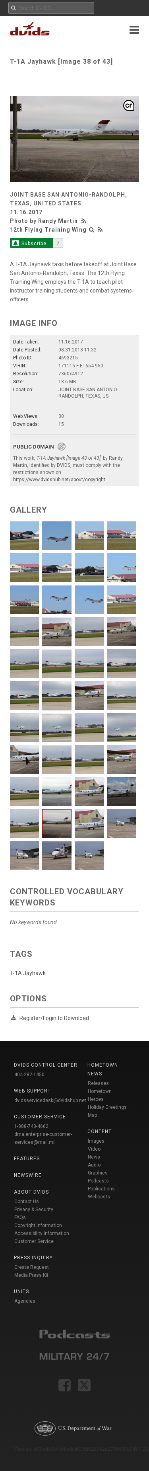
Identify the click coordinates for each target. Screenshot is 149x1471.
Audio (94, 1165)
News (94, 1157)
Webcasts (99, 1197)
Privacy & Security (33, 1209)
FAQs (20, 1217)
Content (99, 1131)
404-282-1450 (29, 1074)
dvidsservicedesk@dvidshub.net (50, 1100)
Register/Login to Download (54, 1018)
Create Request (31, 1267)
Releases (98, 1083)
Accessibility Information (41, 1233)
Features (27, 1158)
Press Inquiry (33, 1257)
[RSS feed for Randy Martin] (84, 221)
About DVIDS (31, 1192)
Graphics (98, 1173)
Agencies (24, 1301)
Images (96, 1141)
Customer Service (34, 1241)
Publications (101, 1189)
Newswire (28, 1175)
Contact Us (26, 1201)
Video (94, 1149)
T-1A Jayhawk (28, 973)
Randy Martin (58, 221)
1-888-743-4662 (31, 1126)
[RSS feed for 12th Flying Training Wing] (100, 229)
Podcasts (98, 1181)
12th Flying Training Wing (48, 229)
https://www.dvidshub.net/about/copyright (59, 479)
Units (21, 1291)
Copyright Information (38, 1225)
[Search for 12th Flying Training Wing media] (91, 229)
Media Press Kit (31, 1275)
